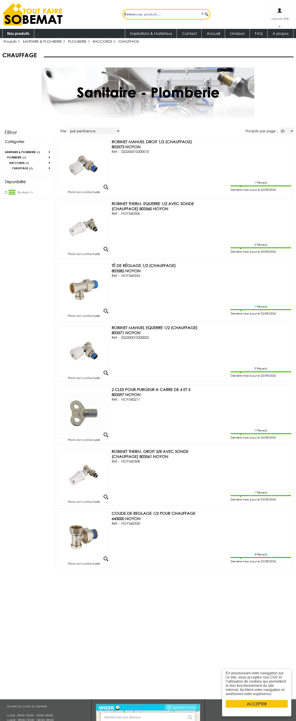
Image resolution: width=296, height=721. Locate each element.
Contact (189, 33)
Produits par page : (262, 131)
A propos (281, 33)
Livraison (237, 33)
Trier (63, 131)
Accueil (213, 33)
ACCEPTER (257, 703)
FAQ (259, 33)
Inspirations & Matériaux (151, 33)
